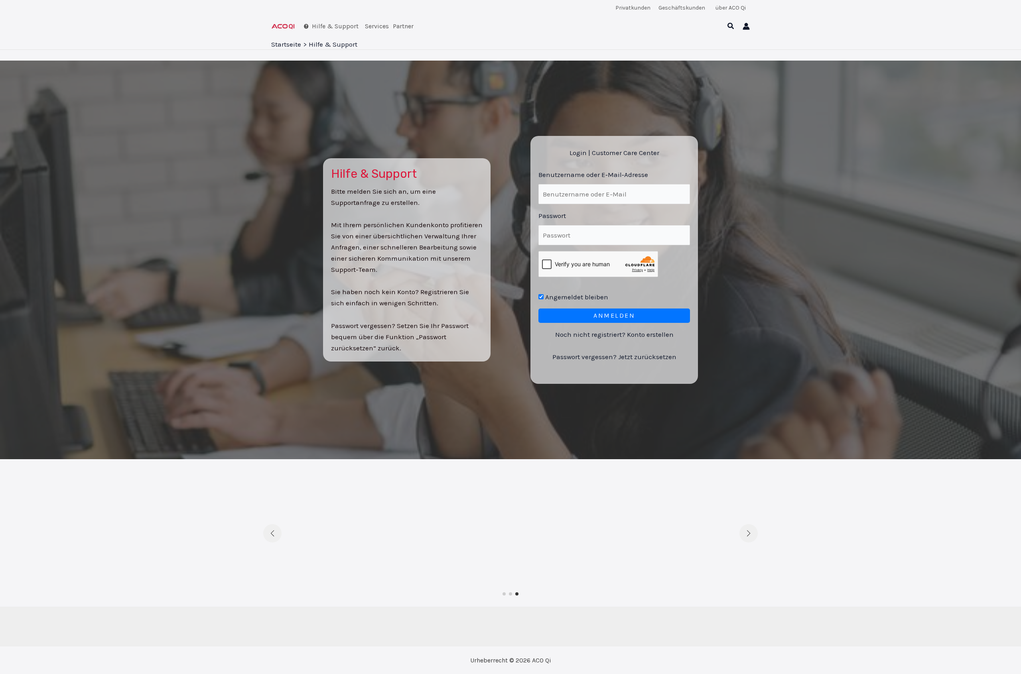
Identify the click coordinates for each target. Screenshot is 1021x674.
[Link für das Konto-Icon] (746, 26)
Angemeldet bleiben (576, 297)
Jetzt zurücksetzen (647, 357)
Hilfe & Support (335, 26)
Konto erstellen (650, 334)
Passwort (552, 216)
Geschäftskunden (681, 7)
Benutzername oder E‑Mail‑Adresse (593, 175)
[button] (731, 26)
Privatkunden (632, 7)
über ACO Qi (730, 7)
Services (377, 26)
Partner (403, 26)
